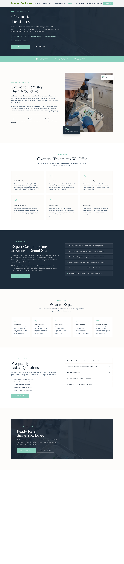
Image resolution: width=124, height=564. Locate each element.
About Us (37, 3)
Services (69, 3)
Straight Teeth (47, 3)
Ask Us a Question (19, 395)
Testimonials (80, 3)
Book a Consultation (20, 47)
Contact (88, 3)
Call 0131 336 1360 (39, 47)
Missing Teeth (59, 3)
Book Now (108, 3)
